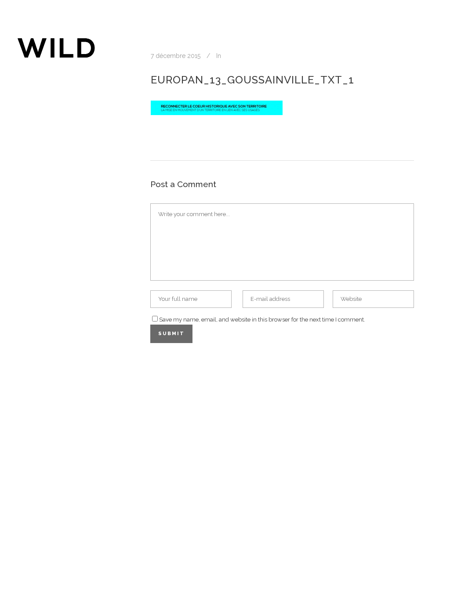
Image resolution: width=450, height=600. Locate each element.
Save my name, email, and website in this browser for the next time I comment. (262, 319)
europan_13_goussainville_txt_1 (252, 79)
